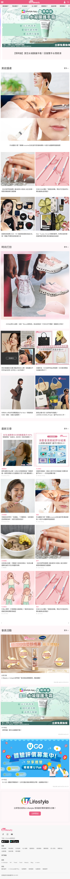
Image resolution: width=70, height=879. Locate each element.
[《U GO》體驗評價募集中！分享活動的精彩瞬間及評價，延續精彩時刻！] (35, 758)
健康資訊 (43, 6)
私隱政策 (38, 869)
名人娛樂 (34, 6)
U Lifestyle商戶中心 (13, 869)
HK (10, 862)
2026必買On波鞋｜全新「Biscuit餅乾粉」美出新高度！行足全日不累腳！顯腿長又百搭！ (35, 324)
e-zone (37, 862)
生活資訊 (38, 468)
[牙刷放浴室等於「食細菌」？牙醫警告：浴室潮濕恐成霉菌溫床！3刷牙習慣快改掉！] (18, 496)
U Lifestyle (4, 862)
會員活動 (10, 851)
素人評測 (53, 848)
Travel (15, 862)
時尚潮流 (14, 6)
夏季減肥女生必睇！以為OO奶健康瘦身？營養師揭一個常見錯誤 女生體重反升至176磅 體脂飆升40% (17, 473)
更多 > (66, 68)
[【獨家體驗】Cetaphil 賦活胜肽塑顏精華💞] (35, 27)
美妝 (37, 606)
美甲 (37, 560)
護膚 (37, 514)
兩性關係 (62, 6)
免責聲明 (24, 869)
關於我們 (3, 869)
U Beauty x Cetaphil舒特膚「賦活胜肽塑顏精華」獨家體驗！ (21, 678)
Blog (32, 862)
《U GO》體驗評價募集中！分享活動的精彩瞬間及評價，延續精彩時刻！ (25, 782)
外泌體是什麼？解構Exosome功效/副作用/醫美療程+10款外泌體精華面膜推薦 (35, 145)
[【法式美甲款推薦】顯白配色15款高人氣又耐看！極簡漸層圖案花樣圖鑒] (52, 542)
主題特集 (3, 851)
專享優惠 (17, 851)
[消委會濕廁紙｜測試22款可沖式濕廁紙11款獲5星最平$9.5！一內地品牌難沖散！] (52, 450)
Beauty (26, 862)
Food (20, 862)
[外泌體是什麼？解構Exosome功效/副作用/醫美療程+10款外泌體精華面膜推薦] (52, 496)
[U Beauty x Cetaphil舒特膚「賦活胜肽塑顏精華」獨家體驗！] (35, 654)
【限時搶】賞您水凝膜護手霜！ (11, 730)
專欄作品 (60, 848)
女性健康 (4, 514)
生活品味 (24, 6)
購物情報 (46, 848)
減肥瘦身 (4, 468)
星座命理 (53, 6)
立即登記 (35, 813)
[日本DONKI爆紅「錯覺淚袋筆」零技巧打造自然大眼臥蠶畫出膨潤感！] (52, 588)
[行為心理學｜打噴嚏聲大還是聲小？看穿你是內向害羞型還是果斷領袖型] (18, 588)
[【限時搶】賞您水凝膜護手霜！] (35, 706)
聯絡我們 (45, 869)
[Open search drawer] (68, 2)
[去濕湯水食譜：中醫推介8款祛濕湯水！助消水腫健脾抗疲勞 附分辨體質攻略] (18, 542)
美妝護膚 (5, 6)
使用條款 (31, 869)
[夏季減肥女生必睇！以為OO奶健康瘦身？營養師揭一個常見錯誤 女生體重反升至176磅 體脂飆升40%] (18, 450)
